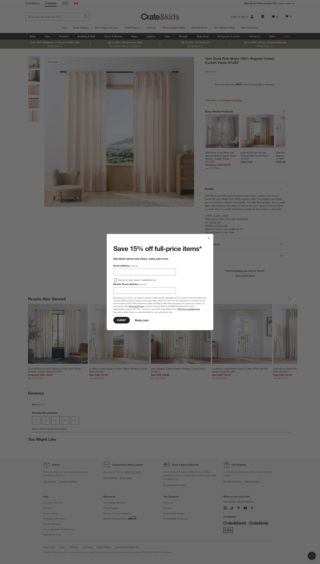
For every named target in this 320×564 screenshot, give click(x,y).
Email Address (125, 265)
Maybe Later (142, 320)
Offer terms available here (189, 309)
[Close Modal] (209, 238)
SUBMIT (121, 320)
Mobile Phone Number (129, 284)
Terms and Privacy (136, 306)
